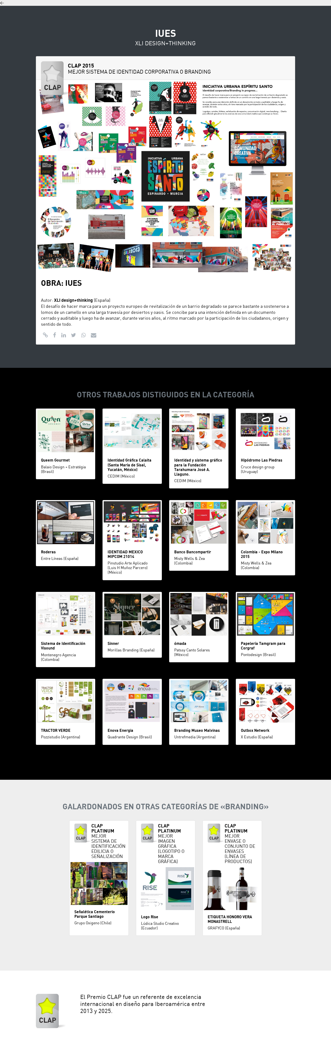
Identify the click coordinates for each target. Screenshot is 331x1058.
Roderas (48, 552)
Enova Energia (120, 731)
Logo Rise (149, 917)
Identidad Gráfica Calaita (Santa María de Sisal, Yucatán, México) (129, 464)
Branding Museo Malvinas (197, 731)
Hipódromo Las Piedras (261, 460)
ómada (180, 644)
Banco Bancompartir (192, 552)
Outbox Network (255, 731)
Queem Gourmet (55, 460)
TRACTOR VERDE (56, 731)
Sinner (113, 644)
